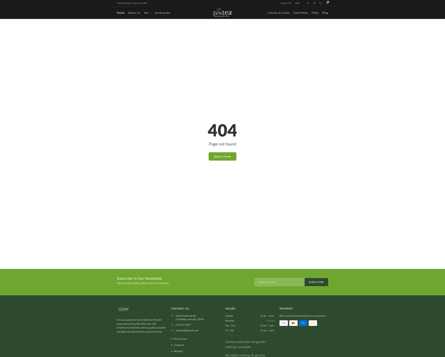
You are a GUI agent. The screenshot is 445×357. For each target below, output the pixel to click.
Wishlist (178, 351)
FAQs (315, 12)
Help (297, 3)
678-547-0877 (183, 324)
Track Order (286, 3)
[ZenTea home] (222, 12)
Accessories (162, 12)
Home (121, 12)
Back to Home (222, 156)
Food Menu (300, 12)
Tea (146, 12)
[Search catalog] (308, 3)
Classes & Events (279, 12)
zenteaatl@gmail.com (187, 330)
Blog (325, 12)
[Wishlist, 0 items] (320, 3)
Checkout (179, 344)
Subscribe (316, 282)
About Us (134, 12)
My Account (180, 338)
